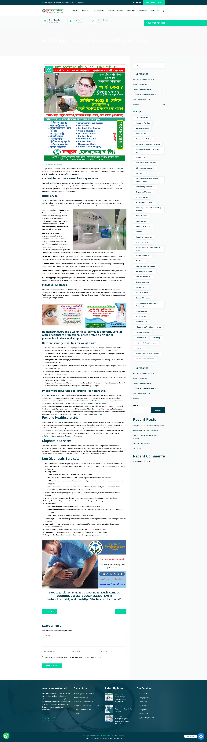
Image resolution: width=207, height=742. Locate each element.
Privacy (112, 738)
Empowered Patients (143, 192)
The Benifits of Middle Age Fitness (148, 327)
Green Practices (141, 216)
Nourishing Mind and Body (145, 266)
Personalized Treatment (145, 271)
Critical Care (140, 157)
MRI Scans (139, 261)
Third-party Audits (143, 332)
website (99, 414)
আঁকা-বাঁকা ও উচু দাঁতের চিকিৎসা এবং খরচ (146, 343)
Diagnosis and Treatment (145, 168)
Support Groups (141, 311)
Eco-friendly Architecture (145, 187)
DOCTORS (131, 11)
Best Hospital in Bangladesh (143, 79)
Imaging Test (144, 698)
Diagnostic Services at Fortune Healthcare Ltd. (147, 180)
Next (120, 611)
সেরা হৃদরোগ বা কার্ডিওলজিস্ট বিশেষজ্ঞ (145, 359)
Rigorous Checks (142, 292)
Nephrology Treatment (141, 443)
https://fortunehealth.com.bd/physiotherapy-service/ (88, 403)
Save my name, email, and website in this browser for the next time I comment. (73, 657)
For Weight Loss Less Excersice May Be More (148, 209)
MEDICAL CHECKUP (115, 11)
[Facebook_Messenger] (201, 736)
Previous (51, 611)
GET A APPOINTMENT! (154, 3)
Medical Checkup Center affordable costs (148, 249)
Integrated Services (143, 242)
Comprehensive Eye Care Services (145, 94)
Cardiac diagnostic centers (142, 89)
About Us (88, 738)
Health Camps (141, 221)
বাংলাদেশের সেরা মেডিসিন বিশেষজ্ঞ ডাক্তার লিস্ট (147, 353)
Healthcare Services (143, 226)
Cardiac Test (143, 714)
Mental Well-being (142, 255)
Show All (50, 164)
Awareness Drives (142, 128)
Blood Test (143, 694)
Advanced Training (143, 123)
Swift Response (141, 322)
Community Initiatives (144, 139)
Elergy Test (143, 710)
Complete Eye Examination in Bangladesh (148, 426)
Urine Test (143, 702)
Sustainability (141, 316)
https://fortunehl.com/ (144, 237)
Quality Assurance (142, 282)
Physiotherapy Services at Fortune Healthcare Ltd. (74, 391)
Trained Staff (141, 338)
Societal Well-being (143, 298)
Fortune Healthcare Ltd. (142, 99)
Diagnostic (140, 173)
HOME (74, 11)
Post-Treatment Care (143, 277)
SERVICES (143, 11)
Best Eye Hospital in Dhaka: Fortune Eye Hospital (122, 721)
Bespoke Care (141, 133)
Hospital (139, 232)
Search (135, 405)
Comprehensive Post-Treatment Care (147, 151)
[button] (6, 735)
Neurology (137, 448)
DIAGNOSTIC (99, 11)
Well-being (156, 338)
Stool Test (143, 706)
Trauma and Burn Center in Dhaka (145, 431)
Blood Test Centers (140, 84)
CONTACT (155, 11)
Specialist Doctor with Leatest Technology (147, 304)
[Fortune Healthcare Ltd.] (53, 10)
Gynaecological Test (146, 718)
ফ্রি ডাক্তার (139, 348)
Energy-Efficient (142, 197)
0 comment (59, 164)
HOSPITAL (86, 11)
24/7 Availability (142, 118)
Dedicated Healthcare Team (146, 163)
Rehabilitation (141, 287)
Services (97, 738)
